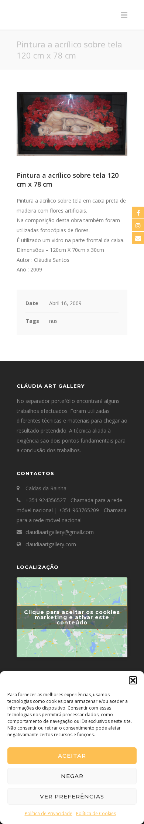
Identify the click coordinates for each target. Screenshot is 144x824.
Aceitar (72, 755)
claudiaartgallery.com (50, 544)
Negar (72, 776)
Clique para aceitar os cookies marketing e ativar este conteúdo (72, 617)
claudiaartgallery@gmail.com (59, 532)
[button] (133, 680)
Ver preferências (72, 796)
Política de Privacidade (48, 813)
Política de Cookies (96, 813)
